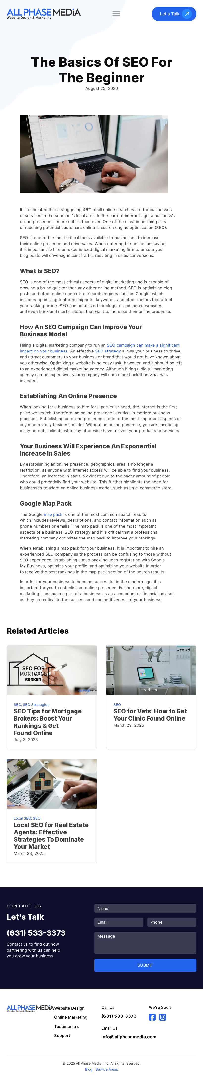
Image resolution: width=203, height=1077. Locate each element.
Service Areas (107, 1069)
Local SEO (22, 818)
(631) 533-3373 (36, 933)
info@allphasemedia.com (125, 1036)
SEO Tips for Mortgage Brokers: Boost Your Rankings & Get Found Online (48, 722)
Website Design (69, 1008)
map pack (53, 514)
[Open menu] (116, 13)
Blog (88, 1069)
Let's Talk (169, 13)
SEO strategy (108, 351)
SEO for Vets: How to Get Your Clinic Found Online (150, 714)
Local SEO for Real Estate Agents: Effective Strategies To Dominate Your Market (51, 835)
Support (62, 1035)
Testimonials (66, 1026)
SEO (17, 704)
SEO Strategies (36, 704)
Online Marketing (70, 1017)
